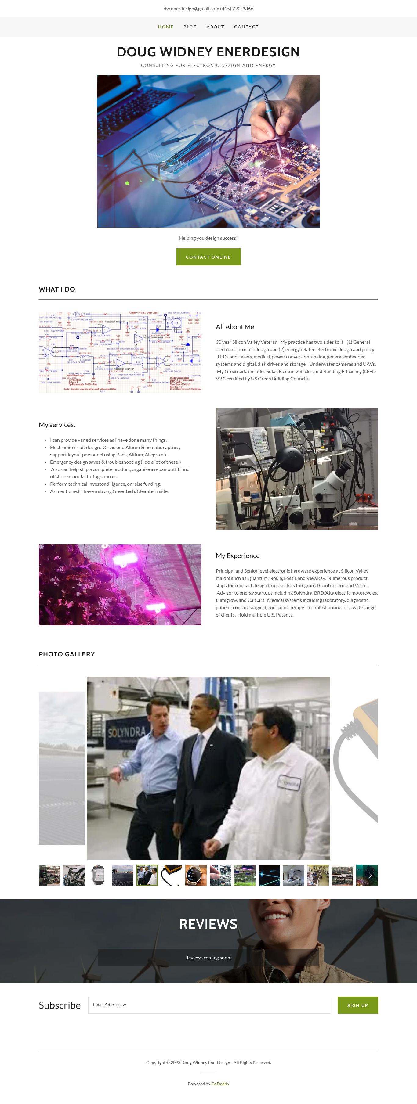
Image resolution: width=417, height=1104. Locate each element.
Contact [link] (246, 26)
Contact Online (208, 257)
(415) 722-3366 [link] (236, 8)
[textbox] (209, 1005)
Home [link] (166, 26)
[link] (208, 54)
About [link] (215, 26)
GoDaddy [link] (220, 1083)
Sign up (357, 1005)
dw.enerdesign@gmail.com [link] (191, 8)
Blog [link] (190, 26)
